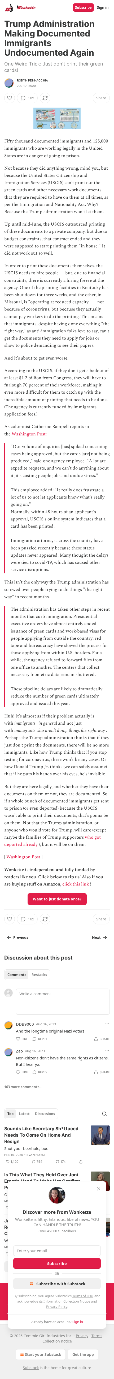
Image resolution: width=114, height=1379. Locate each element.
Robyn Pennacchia (32, 80)
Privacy (82, 1335)
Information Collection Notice (66, 1301)
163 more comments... (23, 1086)
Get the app (83, 1354)
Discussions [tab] (45, 1113)
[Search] (104, 1113)
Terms (96, 1335)
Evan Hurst (36, 1155)
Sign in (103, 7)
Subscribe (83, 7)
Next (96, 937)
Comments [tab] (16, 974)
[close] (98, 1189)
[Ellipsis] (107, 1023)
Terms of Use (82, 1296)
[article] (57, 1145)
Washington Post (23, 857)
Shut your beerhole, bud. (27, 1148)
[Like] (9, 98)
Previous (20, 937)
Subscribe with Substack (60, 1283)
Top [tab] (10, 1113)
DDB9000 (25, 1024)
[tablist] (27, 974)
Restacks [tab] (39, 974)
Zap (19, 1051)
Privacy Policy (56, 1306)
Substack (31, 1367)
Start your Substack (43, 1354)
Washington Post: (30, 434)
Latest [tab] (24, 1113)
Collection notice (57, 1341)
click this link (75, 884)
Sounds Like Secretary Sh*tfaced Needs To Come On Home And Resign (41, 1135)
